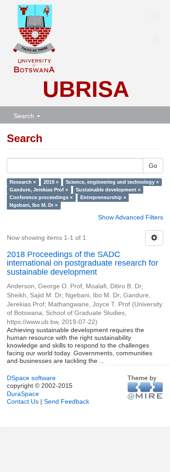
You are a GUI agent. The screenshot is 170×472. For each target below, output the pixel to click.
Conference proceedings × (41, 197)
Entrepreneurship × (103, 197)
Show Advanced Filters (130, 217)
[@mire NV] (145, 391)
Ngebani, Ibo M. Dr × (34, 205)
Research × (23, 182)
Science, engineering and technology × (112, 182)
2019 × (51, 182)
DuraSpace (23, 393)
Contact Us (23, 401)
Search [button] (25, 115)
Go (153, 165)
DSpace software (31, 377)
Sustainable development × (108, 189)
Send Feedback (66, 401)
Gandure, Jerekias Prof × (39, 189)
